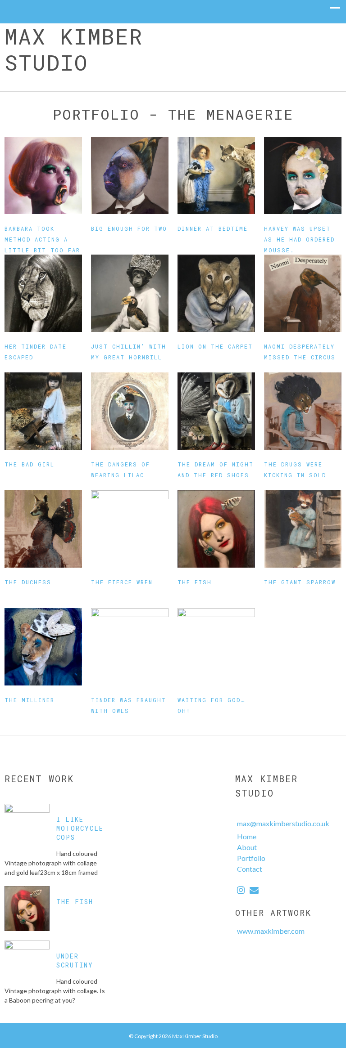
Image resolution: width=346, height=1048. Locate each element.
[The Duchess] (43, 529)
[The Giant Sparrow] (302, 529)
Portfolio (251, 858)
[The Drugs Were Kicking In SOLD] (302, 411)
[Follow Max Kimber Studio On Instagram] (241, 891)
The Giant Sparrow (300, 582)
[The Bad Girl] (43, 411)
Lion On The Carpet (215, 346)
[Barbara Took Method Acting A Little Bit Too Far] (43, 175)
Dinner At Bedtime (213, 228)
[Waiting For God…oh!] (216, 646)
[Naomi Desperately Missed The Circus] (302, 293)
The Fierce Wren (122, 582)
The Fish (195, 582)
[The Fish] (216, 529)
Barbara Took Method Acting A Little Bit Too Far (42, 239)
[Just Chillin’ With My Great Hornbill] (129, 293)
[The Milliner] (43, 646)
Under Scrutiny (74, 960)
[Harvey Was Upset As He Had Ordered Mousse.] (302, 175)
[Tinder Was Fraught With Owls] (129, 646)
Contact (249, 868)
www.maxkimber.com (271, 931)
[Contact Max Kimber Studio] (254, 891)
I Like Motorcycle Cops (80, 828)
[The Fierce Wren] (129, 529)
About (247, 847)
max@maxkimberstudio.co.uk (283, 823)
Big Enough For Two (129, 228)
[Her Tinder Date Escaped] (43, 293)
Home (246, 836)
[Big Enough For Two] (129, 175)
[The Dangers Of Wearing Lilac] (129, 411)
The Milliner (30, 699)
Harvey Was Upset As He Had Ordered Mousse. (299, 239)
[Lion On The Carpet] (216, 293)
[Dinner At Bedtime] (216, 175)
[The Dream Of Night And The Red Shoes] (216, 411)
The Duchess (28, 582)
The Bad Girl (30, 464)
